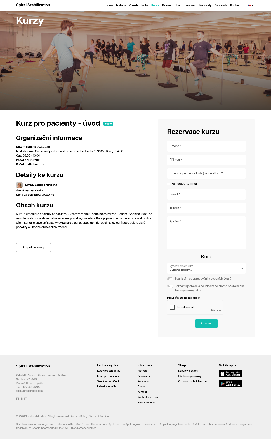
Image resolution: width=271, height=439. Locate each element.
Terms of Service (99, 416)
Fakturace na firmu (184, 183)
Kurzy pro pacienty (108, 376)
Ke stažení (144, 376)
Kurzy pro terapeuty (108, 371)
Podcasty (205, 5)
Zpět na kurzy (34, 247)
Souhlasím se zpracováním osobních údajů (203, 278)
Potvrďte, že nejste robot (183, 298)
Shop (178, 5)
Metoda (121, 5)
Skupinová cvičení (108, 381)
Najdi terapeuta (147, 402)
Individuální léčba (107, 386)
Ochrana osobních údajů (192, 381)
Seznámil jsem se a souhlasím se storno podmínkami (209, 286)
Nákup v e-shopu (188, 371)
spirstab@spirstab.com (29, 391)
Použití (133, 5)
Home (109, 5)
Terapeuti (190, 5)
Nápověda (221, 5)
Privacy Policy (79, 416)
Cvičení (167, 5)
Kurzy (155, 5)
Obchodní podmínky (189, 376)
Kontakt (235, 5)
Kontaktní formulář (148, 397)
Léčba (144, 5)
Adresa (142, 386)
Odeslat (206, 323)
